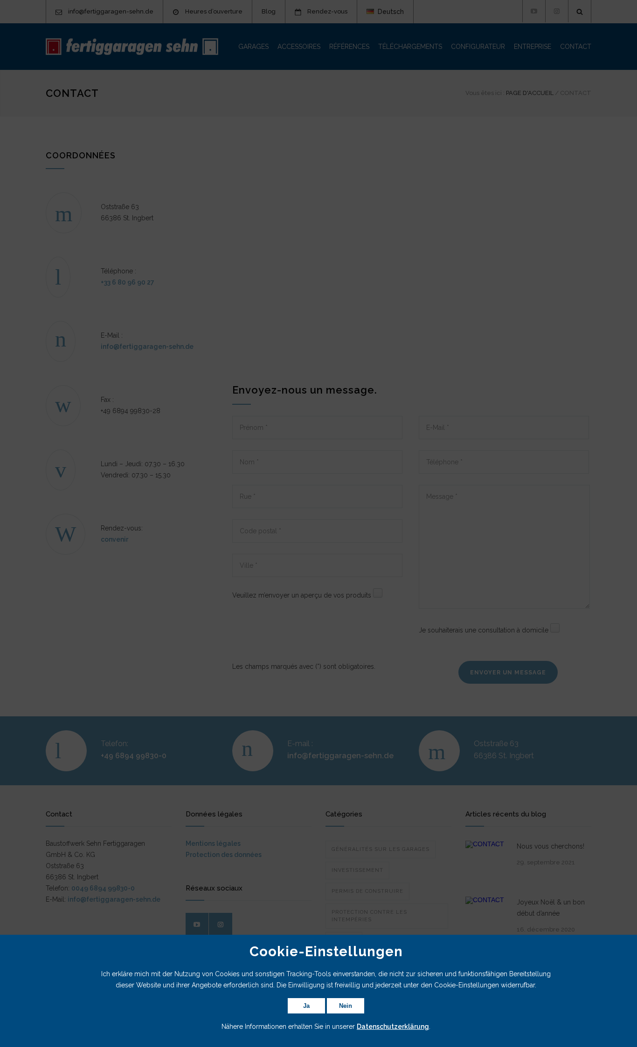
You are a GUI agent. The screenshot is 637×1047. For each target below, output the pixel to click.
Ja (306, 1005)
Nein (345, 1005)
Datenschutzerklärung (393, 1026)
